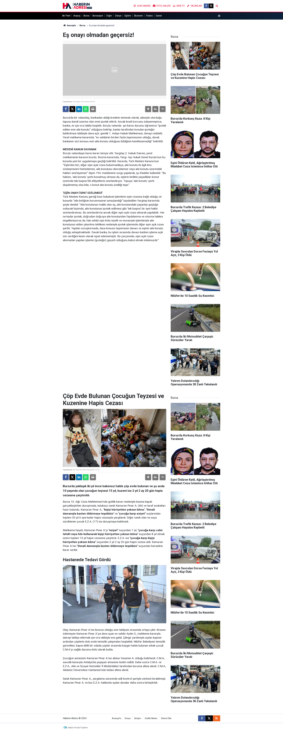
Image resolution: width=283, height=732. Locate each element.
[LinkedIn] (79, 109)
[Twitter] (72, 109)
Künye (128, 718)
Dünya (118, 15)
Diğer (109, 15)
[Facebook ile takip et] (206, 6)
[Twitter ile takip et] (211, 6)
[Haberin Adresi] (77, 5)
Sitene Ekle (166, 718)
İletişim (137, 718)
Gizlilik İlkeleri (151, 718)
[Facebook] (66, 109)
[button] (148, 109)
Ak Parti (66, 15)
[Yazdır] (93, 109)
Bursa (86, 15)
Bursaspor (97, 15)
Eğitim (127, 15)
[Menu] (219, 16)
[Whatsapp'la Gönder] (86, 109)
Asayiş (76, 15)
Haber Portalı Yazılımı (78, 727)
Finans (149, 15)
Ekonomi (138, 15)
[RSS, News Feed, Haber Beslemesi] (216, 718)
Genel (159, 15)
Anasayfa (71, 25)
